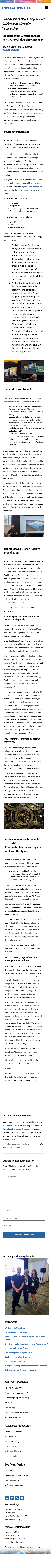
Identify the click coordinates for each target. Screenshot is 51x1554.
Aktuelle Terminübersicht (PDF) (17, 1393)
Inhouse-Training (11, 1456)
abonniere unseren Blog (16, 1129)
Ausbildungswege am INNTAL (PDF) (19, 1398)
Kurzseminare (10, 1437)
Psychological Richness (30, 187)
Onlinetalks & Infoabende (14, 1432)
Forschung (7, 1256)
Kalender (8, 1403)
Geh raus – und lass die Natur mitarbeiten (21, 1370)
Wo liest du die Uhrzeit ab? (15, 1328)
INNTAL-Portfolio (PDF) (14, 1388)
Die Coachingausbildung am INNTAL (19, 1353)
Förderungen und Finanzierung (16, 1475)
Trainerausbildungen (13, 1451)
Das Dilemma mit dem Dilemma (17, 1357)
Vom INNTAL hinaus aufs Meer (17, 1348)
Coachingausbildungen (13, 1446)
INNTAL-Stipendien (12, 1480)
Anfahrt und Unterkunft (14, 1485)
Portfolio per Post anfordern (15, 1417)
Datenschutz (9, 1547)
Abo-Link (18, 1144)
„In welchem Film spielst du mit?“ (17, 1332)
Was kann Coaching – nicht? (15, 1361)
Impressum (38, 1547)
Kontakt (8, 1490)
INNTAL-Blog (10, 1408)
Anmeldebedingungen (24, 1547)
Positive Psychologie (24, 1256)
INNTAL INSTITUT (18, 7)
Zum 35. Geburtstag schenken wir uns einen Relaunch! (26, 1366)
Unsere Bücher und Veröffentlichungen (19, 1413)
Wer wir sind (9, 1471)
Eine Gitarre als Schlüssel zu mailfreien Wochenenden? (26, 1344)
